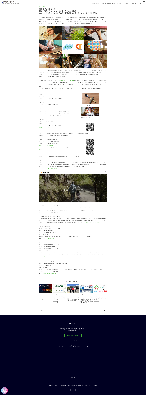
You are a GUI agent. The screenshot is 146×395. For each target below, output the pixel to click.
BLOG (138, 3)
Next (103, 310)
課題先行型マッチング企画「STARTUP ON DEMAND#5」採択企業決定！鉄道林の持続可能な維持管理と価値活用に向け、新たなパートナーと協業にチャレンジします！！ (59, 297)
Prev (42, 310)
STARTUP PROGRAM (111, 3)
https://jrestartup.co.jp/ (49, 238)
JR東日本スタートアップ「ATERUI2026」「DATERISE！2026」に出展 (45, 296)
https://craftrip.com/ (53, 168)
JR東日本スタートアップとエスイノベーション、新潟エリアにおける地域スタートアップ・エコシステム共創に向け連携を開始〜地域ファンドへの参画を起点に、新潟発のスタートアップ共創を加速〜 (73, 298)
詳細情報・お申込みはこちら (46, 127)
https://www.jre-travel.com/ (66, 80)
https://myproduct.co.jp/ (49, 273)
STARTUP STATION (132, 3)
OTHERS (95, 385)
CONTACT (142, 3)
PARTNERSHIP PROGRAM (122, 3)
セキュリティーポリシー (73, 340)
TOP (73, 389)
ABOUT (98, 3)
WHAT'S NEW (41, 299)
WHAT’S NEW (93, 3)
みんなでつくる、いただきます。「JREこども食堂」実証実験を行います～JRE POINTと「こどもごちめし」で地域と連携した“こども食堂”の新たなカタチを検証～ (100, 297)
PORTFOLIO (103, 3)
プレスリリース (43, 277)
